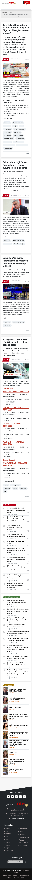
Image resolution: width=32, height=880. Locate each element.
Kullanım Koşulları (24, 875)
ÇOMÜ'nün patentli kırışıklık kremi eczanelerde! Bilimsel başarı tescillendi (16, 568)
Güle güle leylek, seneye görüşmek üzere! (17, 699)
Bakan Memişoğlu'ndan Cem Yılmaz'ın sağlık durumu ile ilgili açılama (17, 602)
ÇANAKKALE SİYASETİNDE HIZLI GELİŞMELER (18, 691)
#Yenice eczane (8, 148)
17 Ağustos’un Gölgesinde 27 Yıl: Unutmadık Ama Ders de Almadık (19, 734)
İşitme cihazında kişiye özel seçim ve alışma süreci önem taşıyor (16, 550)
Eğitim (21, 831)
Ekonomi (22, 834)
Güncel (8, 829)
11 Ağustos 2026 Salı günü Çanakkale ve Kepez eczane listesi (16, 510)
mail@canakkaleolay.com (18, 818)
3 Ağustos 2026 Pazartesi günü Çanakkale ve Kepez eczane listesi (15, 585)
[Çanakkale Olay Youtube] (16, 796)
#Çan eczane (7, 141)
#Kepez (15, 488)
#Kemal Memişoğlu (19, 244)
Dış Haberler (23, 846)
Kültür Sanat (23, 829)
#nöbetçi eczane (15, 485)
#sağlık (15, 126)
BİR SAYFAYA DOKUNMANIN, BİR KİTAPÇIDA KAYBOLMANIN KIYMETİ (19, 717)
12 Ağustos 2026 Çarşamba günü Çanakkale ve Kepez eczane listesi (15, 577)
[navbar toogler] (4, 7)
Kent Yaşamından (7, 833)
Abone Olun (16, 877)
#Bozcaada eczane (22, 145)
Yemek (21, 840)
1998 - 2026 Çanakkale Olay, (13, 870)
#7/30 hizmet (7, 129)
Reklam (9, 877)
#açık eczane (7, 135)
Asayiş (8, 842)
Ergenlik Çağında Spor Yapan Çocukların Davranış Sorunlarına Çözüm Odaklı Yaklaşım (18, 744)
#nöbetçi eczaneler (18, 122)
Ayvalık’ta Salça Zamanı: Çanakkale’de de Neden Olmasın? (17, 762)
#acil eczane (17, 132)
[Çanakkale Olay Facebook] (12, 796)
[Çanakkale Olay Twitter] (8, 796)
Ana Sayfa (4, 12)
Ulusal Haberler (24, 843)
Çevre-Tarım (9, 850)
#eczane (6, 485)
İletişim (23, 877)
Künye (5, 875)
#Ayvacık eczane (18, 135)
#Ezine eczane (20, 138)
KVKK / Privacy (12, 875)
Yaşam (8, 845)
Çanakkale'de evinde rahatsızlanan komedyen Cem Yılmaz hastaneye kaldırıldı (18, 611)
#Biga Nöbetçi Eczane (19, 129)
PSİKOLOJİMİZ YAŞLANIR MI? (19, 726)
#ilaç (21, 126)
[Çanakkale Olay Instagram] (20, 796)
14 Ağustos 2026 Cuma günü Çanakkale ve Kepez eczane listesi (16, 559)
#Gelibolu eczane (18, 141)
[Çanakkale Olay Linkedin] (24, 796)
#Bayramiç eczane (8, 138)
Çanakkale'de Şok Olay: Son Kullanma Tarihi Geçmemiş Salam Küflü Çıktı (15, 519)
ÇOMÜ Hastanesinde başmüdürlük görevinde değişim (14, 528)
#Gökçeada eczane (9, 145)
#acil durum (7, 126)
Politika (8, 836)
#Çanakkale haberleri (18, 240)
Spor (7, 839)
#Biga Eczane (7, 132)
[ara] (25, 861)
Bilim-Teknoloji (24, 837)
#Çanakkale (7, 122)
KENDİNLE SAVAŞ (15, 708)
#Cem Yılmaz (7, 244)
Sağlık (10, 12)
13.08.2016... (13, 753)
